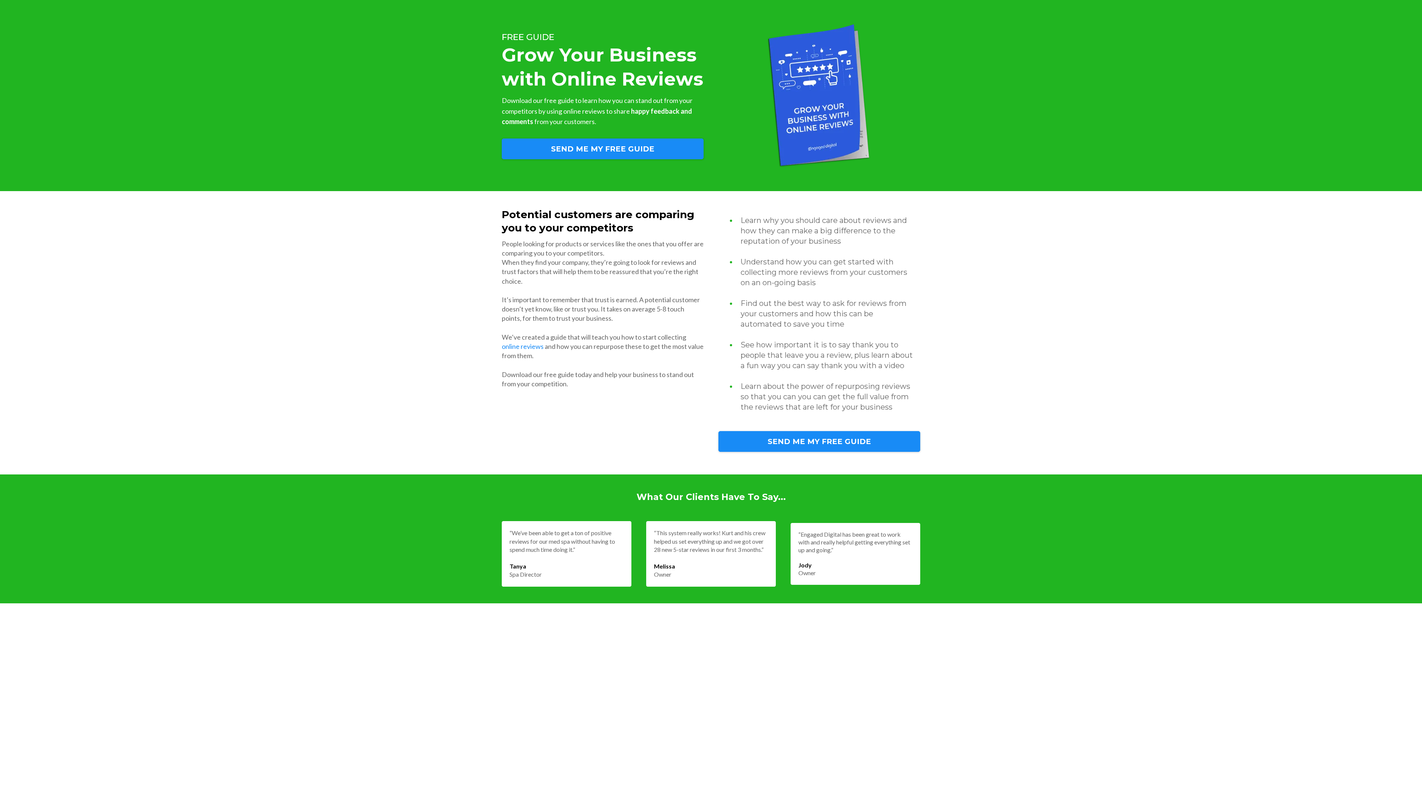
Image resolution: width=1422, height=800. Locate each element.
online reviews (523, 346)
